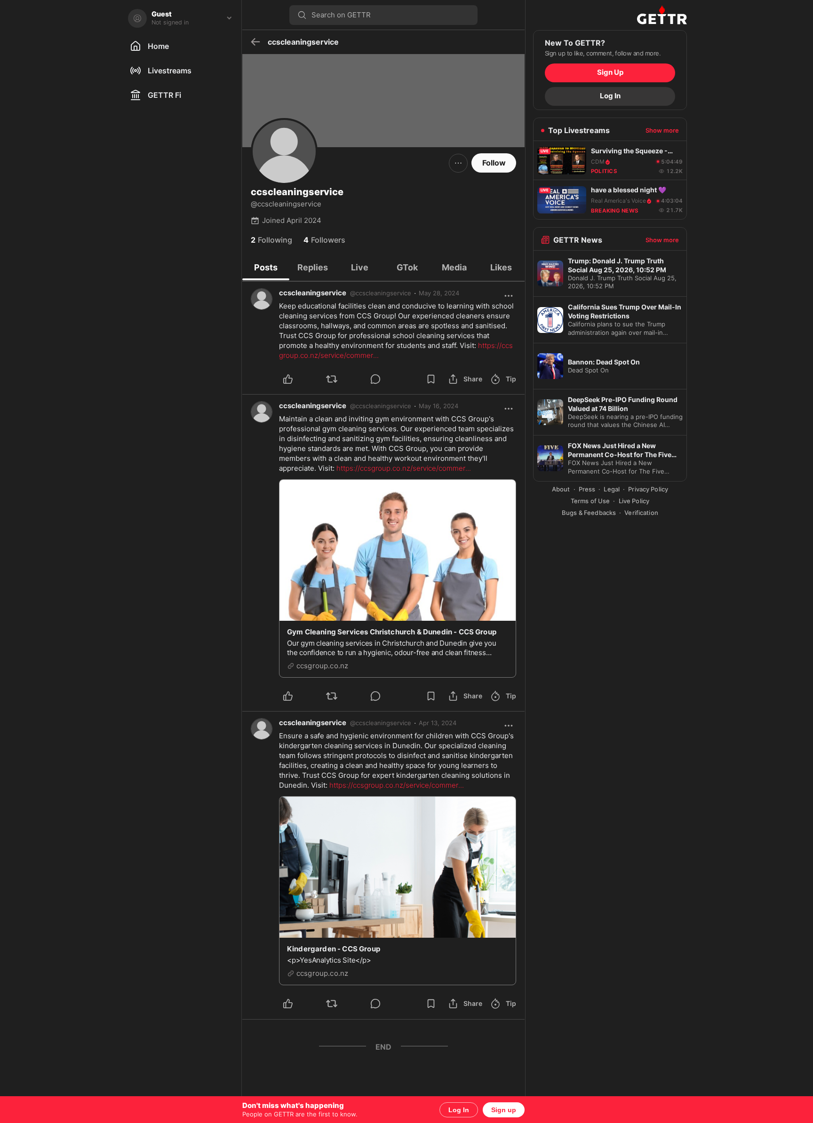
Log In (458, 1110)
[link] (439, 293)
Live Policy (634, 501)
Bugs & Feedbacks (589, 512)
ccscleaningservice (312, 292)
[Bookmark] (431, 379)
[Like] (299, 379)
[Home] (610, 15)
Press (587, 489)
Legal (612, 489)
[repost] (343, 379)
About (561, 489)
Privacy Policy (648, 489)
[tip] (386, 379)
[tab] (265, 267)
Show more (662, 130)
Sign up (503, 1110)
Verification (641, 512)
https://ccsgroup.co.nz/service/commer (403, 468)
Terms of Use (590, 501)
